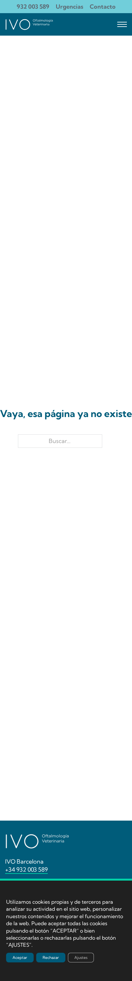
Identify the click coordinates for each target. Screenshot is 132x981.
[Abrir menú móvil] (122, 24)
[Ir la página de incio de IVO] (29, 24)
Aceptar (19, 957)
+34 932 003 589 (26, 869)
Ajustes (80, 957)
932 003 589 (33, 6)
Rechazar (51, 957)
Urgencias (69, 6)
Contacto (103, 6)
